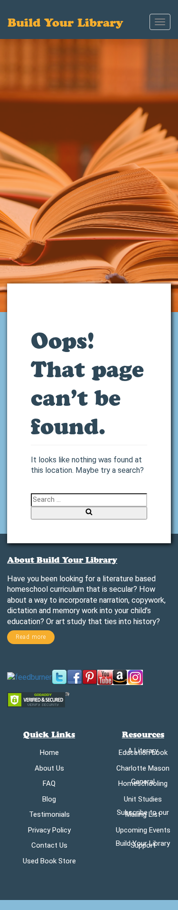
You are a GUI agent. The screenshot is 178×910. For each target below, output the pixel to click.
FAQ (49, 785)
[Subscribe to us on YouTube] (104, 677)
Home (49, 754)
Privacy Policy (49, 831)
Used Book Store (49, 862)
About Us (49, 770)
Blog (49, 800)
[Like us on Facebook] (74, 677)
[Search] (89, 513)
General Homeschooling (143, 784)
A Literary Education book (143, 753)
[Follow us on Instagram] (135, 677)
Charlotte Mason (142, 770)
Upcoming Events (143, 831)
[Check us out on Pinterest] (89, 677)
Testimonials (49, 816)
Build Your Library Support (143, 846)
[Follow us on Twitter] (59, 677)
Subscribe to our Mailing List (143, 815)
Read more (31, 637)
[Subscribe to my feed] (29, 677)
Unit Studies (143, 800)
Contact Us (49, 847)
